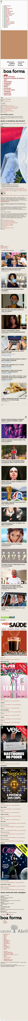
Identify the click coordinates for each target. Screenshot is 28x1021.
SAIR (21, 49)
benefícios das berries (5, 246)
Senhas (9, 109)
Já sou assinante (9, 76)
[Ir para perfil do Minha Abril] (14, 101)
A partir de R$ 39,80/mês (12, 889)
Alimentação (3, 118)
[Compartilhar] (20, 186)
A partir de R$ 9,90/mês (10, 659)
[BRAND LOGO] (14, 72)
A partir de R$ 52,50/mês (12, 826)
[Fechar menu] (2, 98)
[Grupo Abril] (1, 2)
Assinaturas (11, 105)
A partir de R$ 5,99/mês (10, 819)
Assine (6, 75)
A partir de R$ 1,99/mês (10, 715)
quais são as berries (4, 248)
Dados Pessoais (14, 108)
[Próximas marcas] (1, 29)
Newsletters (11, 110)
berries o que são (4, 247)
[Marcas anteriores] (1, 3)
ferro (16, 204)
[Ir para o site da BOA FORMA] (14, 35)
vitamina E (2, 210)
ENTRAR (20, 47)
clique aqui (11, 965)
